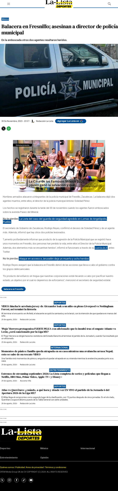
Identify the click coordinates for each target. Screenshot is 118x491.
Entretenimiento (60, 370)
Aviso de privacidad (35, 467)
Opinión (44, 457)
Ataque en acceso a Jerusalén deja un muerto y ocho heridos (54, 258)
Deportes (59, 302)
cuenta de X (101, 247)
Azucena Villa (25, 381)
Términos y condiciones (55, 467)
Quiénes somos (7, 467)
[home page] (59, 434)
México (5, 19)
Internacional (60, 347)
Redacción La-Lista (27, 320)
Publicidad (20, 467)
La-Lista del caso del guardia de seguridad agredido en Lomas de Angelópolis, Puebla (55, 220)
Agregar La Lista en (68, 121)
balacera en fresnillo (13, 289)
